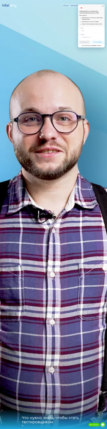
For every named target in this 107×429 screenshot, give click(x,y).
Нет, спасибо (97, 42)
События (66, 5)
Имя (82, 28)
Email (82, 34)
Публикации (74, 5)
